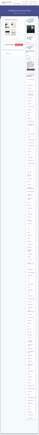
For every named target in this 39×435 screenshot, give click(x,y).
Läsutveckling (29, 223)
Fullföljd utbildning (30, 160)
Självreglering (29, 320)
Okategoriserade (30, 269)
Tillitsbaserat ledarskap (31, 388)
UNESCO (28, 394)
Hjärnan (28, 181)
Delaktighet (29, 109)
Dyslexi (28, 128)
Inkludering (29, 184)
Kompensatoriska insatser (30, 195)
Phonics (28, 278)
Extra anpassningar (30, 142)
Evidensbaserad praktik (31, 139)
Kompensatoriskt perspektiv (30, 199)
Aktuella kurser (33, 1)
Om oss (35, 3)
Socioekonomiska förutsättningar (30, 341)
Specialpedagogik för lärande (30, 352)
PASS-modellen (29, 275)
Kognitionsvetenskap (30, 191)
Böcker (26, 1)
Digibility (31, 3)
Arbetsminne (29, 88)
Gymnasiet (29, 166)
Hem (23, 1)
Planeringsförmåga (30, 284)
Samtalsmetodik (29, 307)
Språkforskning (29, 355)
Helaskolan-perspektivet (29, 175)
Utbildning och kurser (30, 400)
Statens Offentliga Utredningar (30, 365)
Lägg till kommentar (19, 44)
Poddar (28, 287)
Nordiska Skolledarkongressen (30, 263)
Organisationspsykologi (30, 272)
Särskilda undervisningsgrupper (30, 311)
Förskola (28, 154)
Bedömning (29, 100)
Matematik (29, 241)
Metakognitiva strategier (29, 250)
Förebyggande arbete (30, 145)
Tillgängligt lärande (30, 385)
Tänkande (28, 382)
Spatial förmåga (29, 348)
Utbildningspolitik (30, 403)
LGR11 (28, 229)
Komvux (28, 202)
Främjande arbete (30, 157)
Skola (28, 326)
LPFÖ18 (28, 238)
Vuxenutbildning (29, 417)
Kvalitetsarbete (29, 208)
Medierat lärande (30, 244)
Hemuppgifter (29, 178)
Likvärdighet (29, 235)
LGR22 (28, 232)
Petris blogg (24, 3)
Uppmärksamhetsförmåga (31, 397)
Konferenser (29, 205)
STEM (28, 368)
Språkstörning (29, 358)
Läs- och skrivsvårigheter (29, 220)
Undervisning (29, 391)
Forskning (28, 151)
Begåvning (29, 103)
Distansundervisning (30, 121)
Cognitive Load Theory (30, 106)
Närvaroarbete (29, 259)
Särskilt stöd (29, 314)
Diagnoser (29, 112)
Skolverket (29, 337)
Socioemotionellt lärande (30, 345)
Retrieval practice (30, 304)
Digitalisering (29, 118)
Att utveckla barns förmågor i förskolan (30, 94)
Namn (28, 55)
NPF (28, 266)
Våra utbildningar (16, 3)
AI (27, 82)
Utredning (28, 406)
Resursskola (29, 301)
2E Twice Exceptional (30, 79)
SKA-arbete (29, 323)
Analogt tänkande (30, 85)
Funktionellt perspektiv (30, 163)
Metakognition (29, 247)
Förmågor (28, 148)
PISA (28, 281)
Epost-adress (29, 58)
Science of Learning (30, 317)
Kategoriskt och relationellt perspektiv (30, 188)
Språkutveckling (29, 361)
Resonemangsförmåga (31, 298)
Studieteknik (29, 379)
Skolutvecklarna (6, 3)
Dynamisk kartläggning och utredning (30, 125)
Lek (28, 226)
